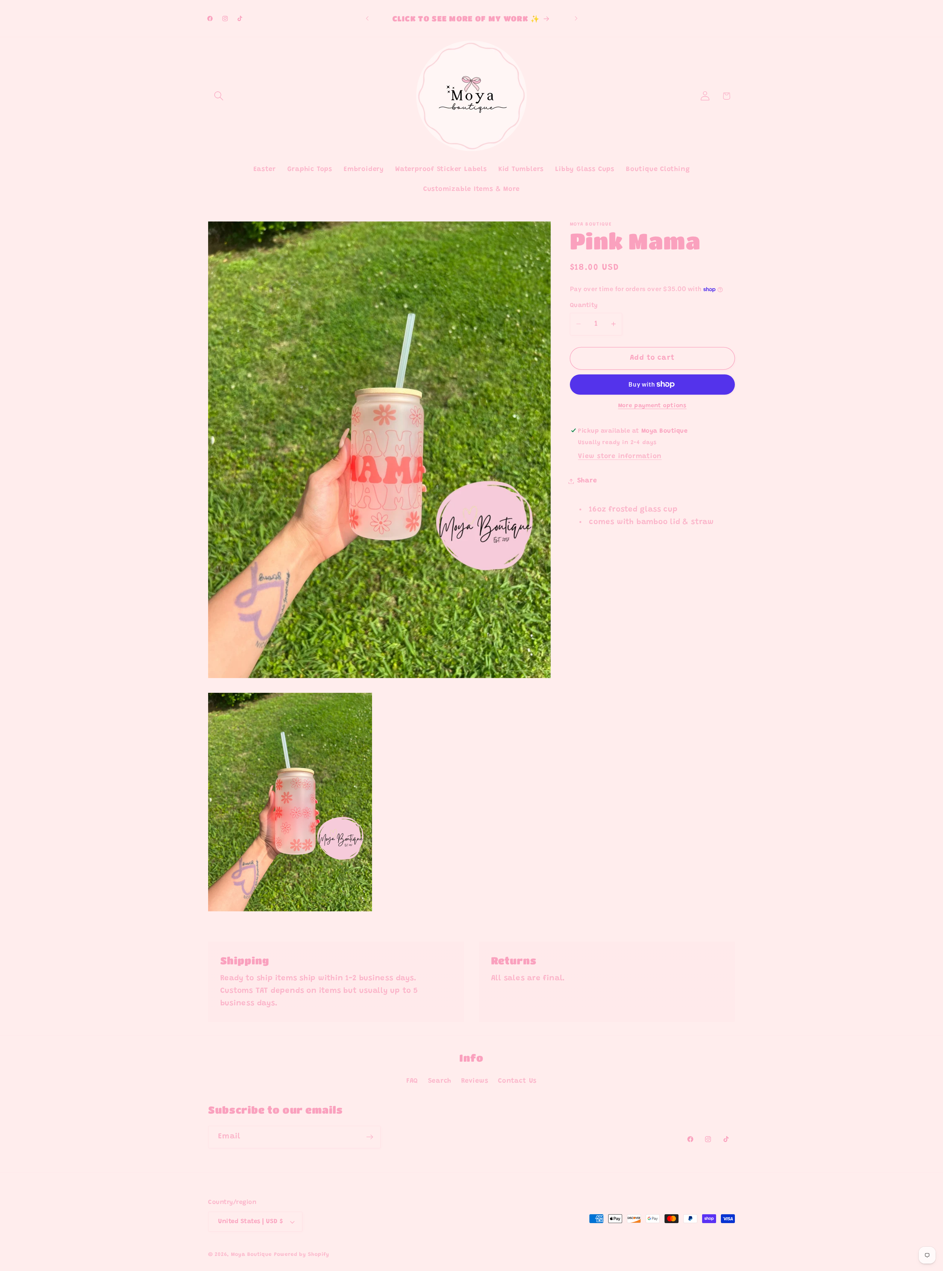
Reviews (474, 1081)
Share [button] (587, 481)
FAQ (412, 1081)
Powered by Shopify (301, 1254)
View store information (620, 456)
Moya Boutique (251, 1254)
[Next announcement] (576, 18)
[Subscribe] (369, 1137)
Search (440, 1081)
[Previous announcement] (367, 18)
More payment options (652, 406)
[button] (218, 96)
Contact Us (517, 1081)
